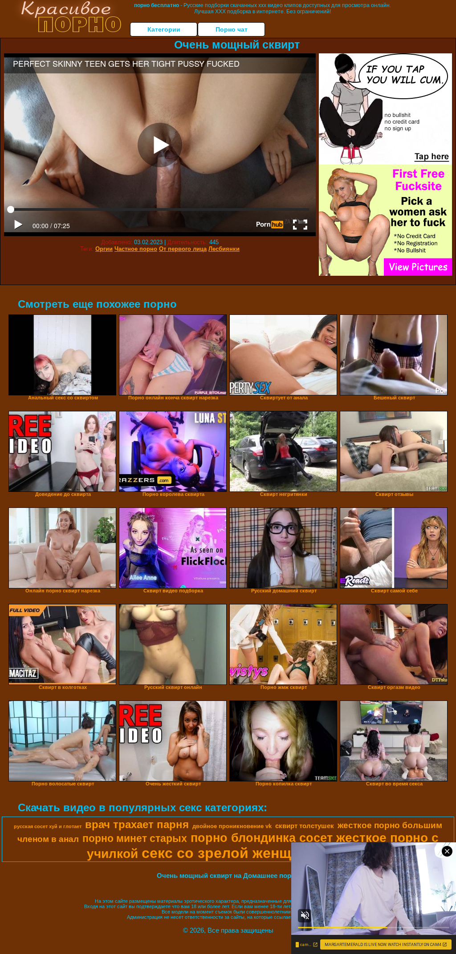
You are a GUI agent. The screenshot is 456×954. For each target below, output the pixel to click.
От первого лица (183, 249)
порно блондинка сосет (262, 838)
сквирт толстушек (304, 825)
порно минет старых (134, 838)
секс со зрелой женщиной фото (254, 853)
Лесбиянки (224, 249)
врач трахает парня (137, 824)
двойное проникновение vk (232, 826)
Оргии (104, 249)
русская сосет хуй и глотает (47, 826)
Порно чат (232, 29)
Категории (163, 29)
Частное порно (135, 249)
